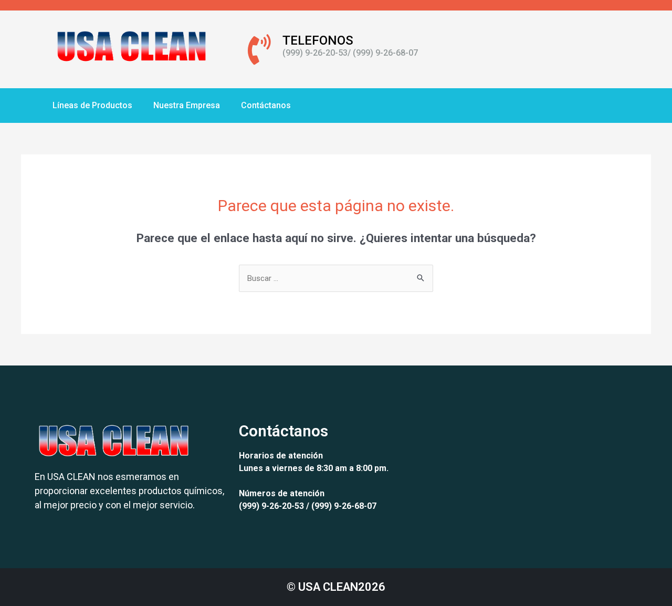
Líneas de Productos (92, 105)
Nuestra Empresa (186, 105)
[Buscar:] (336, 278)
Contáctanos (266, 105)
